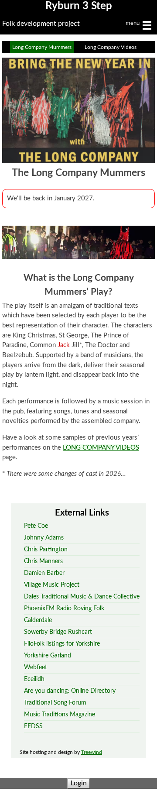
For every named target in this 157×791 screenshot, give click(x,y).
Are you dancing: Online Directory (70, 691)
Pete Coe (36, 526)
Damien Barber (44, 573)
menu (133, 23)
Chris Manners (43, 561)
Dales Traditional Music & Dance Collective (82, 596)
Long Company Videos (111, 47)
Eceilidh (34, 679)
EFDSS (33, 726)
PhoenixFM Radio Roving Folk (64, 608)
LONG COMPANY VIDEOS (101, 447)
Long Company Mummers (42, 47)
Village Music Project (51, 584)
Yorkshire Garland (47, 655)
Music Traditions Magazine (59, 714)
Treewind (91, 752)
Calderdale (38, 620)
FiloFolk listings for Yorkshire (62, 643)
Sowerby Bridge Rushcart (58, 632)
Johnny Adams (44, 537)
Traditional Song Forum (55, 702)
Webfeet (35, 667)
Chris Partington (46, 549)
